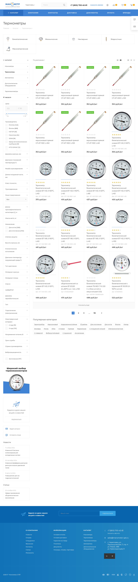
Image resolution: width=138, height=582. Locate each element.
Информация (60, 530)
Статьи (6, 485)
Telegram (112, 556)
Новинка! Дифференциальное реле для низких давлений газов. (16, 465)
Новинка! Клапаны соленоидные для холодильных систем (12, 452)
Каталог (87, 530)
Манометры (88, 534)
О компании (32, 530)
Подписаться (108, 513)
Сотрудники (30, 541)
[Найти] (64, 5)
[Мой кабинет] (107, 5)
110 (95, 313)
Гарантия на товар (60, 541)
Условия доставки (60, 538)
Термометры (88, 538)
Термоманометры (90, 541)
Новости (7, 442)
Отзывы (28, 538)
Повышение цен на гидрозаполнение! (12, 477)
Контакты (29, 547)
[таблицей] (134, 60)
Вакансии (29, 544)
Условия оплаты (59, 534)
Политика (57, 544)
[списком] (131, 60)
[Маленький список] (117, 60)
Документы (58, 547)
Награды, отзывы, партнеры (64, 550)
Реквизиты (30, 553)
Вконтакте (106, 556)
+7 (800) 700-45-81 (78, 5)
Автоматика (88, 544)
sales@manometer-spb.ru (118, 538)
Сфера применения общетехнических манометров (12, 495)
